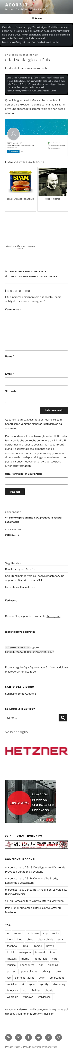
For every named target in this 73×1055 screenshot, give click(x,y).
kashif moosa (29, 276)
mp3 (55, 958)
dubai (14, 276)
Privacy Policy (12, 1046)
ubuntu (49, 990)
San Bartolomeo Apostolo (20, 693)
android (18, 933)
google (38, 945)
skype (53, 276)
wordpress (44, 996)
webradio (12, 996)
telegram (12, 990)
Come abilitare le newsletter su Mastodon (38, 900)
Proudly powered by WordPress (40, 1046)
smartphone (57, 977)
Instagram (25, 952)
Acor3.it (16, 5)
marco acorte (13, 867)
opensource (27, 965)
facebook (12, 945)
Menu (38, 18)
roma (58, 971)
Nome (9, 356)
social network (15, 984)
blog (19, 939)
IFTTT (10, 952)
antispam (33, 933)
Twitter (36, 990)
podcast (12, 971)
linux (52, 952)
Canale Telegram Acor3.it (20, 569)
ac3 (35, 55)
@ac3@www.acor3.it (30, 580)
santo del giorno (24, 977)
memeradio (41, 958)
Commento (13, 309)
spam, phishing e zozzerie (28, 271)
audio (55, 933)
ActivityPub (53, 616)
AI (8, 933)
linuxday (12, 958)
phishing (53, 965)
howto (50, 945)
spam (32, 984)
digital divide (45, 939)
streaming (59, 984)
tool (24, 990)
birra (10, 939)
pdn (41, 965)
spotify (44, 984)
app (45, 933)
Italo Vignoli (12, 907)
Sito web (10, 391)
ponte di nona (29, 971)
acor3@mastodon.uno (51, 575)
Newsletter (28, 587)
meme (25, 958)
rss (9, 977)
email (61, 939)
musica (11, 965)
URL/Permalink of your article (23, 473)
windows (28, 996)
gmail (26, 945)
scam (44, 276)
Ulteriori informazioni (18, 465)
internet (40, 952)
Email (9, 373)
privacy (46, 971)
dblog (30, 939)
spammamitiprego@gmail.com (35, 1013)
